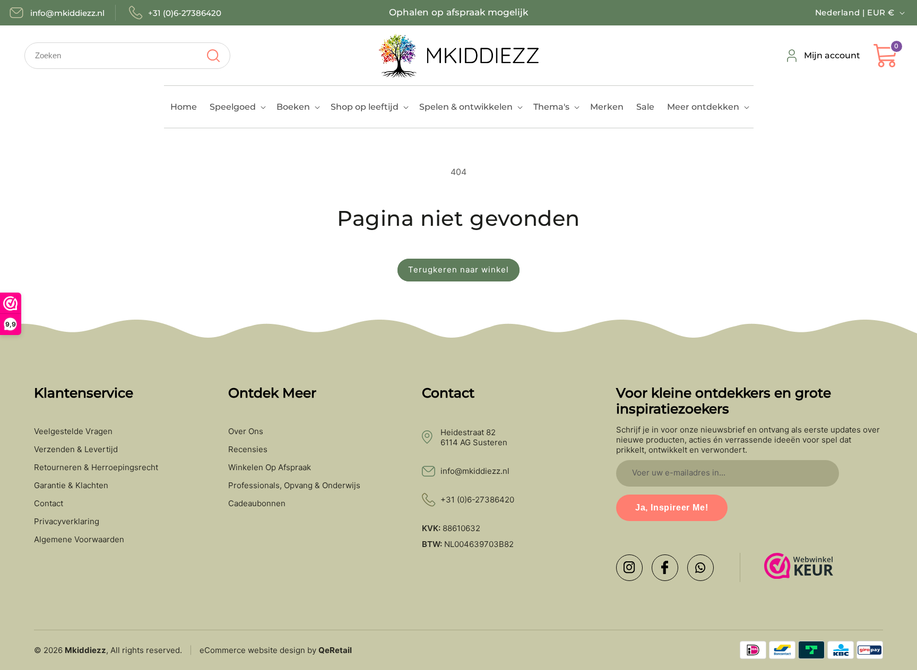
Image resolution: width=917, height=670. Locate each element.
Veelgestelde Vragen (73, 431)
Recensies (247, 449)
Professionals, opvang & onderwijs (294, 485)
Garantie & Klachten (71, 485)
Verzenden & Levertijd (76, 449)
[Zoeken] (213, 55)
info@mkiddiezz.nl (474, 471)
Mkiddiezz (85, 650)
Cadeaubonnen (257, 503)
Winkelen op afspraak (269, 467)
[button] (236, 106)
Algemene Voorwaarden (79, 539)
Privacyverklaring (66, 521)
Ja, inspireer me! (671, 507)
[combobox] (127, 55)
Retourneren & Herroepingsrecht (96, 467)
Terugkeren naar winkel (458, 270)
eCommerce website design (252, 650)
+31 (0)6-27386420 (477, 500)
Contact (48, 503)
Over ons (245, 431)
